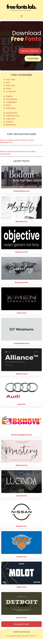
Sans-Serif (10, 79)
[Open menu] (21, 16)
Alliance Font (21, 374)
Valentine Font (12, 115)
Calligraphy (11, 102)
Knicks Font (22, 557)
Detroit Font (21, 618)
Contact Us (32, 636)
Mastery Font (21, 465)
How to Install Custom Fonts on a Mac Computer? (18, 152)
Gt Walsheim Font (21, 343)
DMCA (16, 636)
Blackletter (11, 124)
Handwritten (11, 113)
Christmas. (11, 91)
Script (8, 88)
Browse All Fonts (21, 624)
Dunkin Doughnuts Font (21, 435)
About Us (23, 636)
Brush (8, 105)
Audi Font (21, 404)
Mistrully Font (22, 222)
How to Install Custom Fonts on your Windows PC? (17, 141)
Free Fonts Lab (24, 632)
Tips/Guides (32, 58)
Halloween (10, 108)
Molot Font (21, 587)
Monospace (11, 99)
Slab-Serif (10, 85)
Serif (8, 82)
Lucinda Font (21, 496)
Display (9, 96)
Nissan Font (21, 526)
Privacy (9, 636)
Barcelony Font (21, 282)
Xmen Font (21, 313)
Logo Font (10, 118)
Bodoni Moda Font (21, 191)
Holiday (9, 121)
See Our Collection (29, 51)
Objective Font (21, 252)
